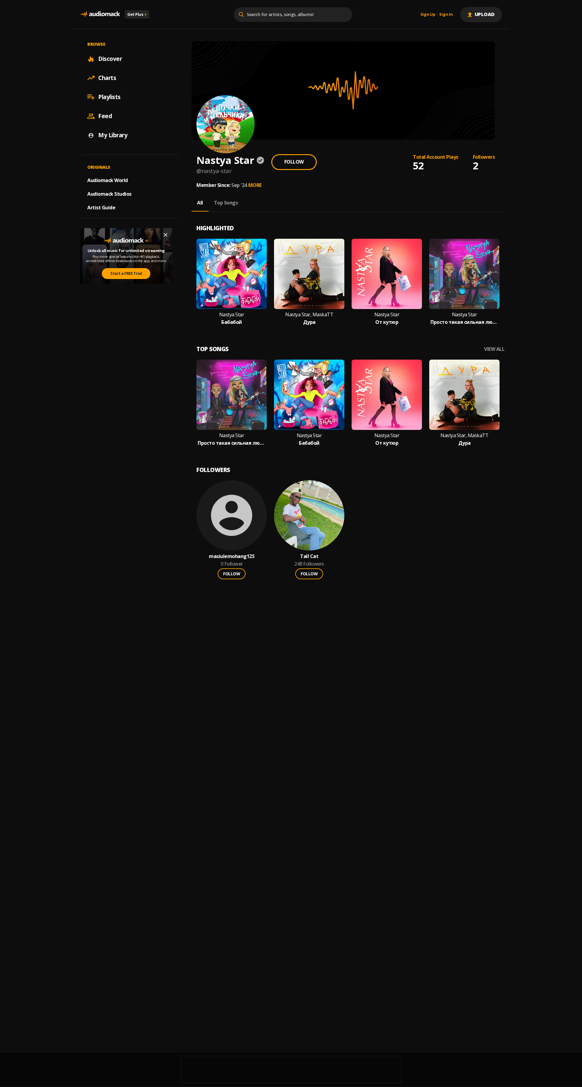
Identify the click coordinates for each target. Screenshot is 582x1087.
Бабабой (231, 322)
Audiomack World (107, 180)
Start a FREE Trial (126, 273)
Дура (309, 322)
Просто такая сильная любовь (464, 322)
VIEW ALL (494, 349)
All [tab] (200, 202)
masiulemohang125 (231, 556)
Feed (105, 116)
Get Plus (137, 14)
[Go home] (100, 14)
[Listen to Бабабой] (231, 274)
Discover (110, 59)
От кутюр (386, 322)
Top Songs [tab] (226, 202)
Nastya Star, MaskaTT (309, 314)
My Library (112, 135)
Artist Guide (101, 207)
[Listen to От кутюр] (387, 274)
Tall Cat (309, 556)
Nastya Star (231, 314)
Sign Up (428, 14)
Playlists (109, 97)
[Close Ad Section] (165, 235)
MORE (255, 185)
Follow (294, 161)
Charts (107, 78)
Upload (485, 14)
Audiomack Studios (109, 194)
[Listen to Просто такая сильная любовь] (464, 274)
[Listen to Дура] (309, 274)
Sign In (446, 14)
